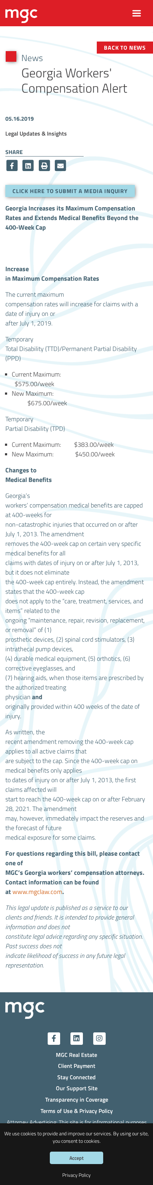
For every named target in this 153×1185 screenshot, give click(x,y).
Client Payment (76, 1065)
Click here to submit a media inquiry (70, 191)
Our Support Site (76, 1088)
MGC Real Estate (76, 1054)
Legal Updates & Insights (36, 133)
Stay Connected (76, 1077)
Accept (76, 1157)
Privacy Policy (76, 1175)
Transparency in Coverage (76, 1099)
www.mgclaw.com (37, 891)
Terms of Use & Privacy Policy (77, 1111)
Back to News (125, 47)
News (32, 57)
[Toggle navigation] (136, 13)
